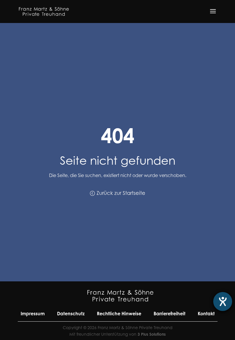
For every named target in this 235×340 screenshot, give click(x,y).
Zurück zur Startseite (121, 193)
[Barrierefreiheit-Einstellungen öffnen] (222, 301)
